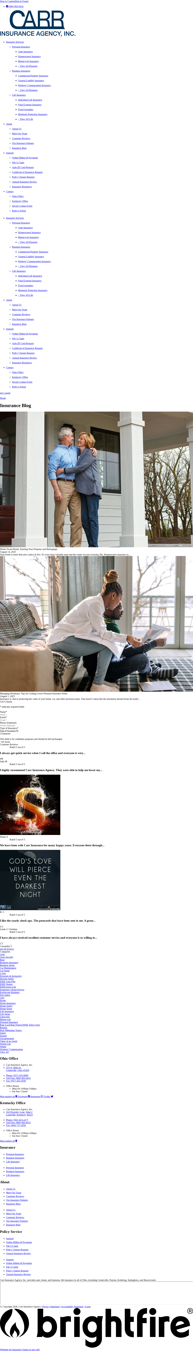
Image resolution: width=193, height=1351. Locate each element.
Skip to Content (7, 1)
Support (10, 153)
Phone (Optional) (8, 722)
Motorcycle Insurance (28, 61)
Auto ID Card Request (23, 167)
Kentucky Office (20, 201)
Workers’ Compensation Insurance (34, 85)
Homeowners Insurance (29, 56)
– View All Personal (27, 66)
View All (4, 1052)
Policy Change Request (23, 177)
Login (88, 1306)
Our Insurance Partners (23, 143)
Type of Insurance (9, 728)
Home (3, 398)
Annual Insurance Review (24, 182)
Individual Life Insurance (30, 100)
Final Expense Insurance (29, 104)
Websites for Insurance (20, 1349)
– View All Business (28, 90)
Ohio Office (18, 196)
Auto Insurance (25, 51)
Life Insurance (19, 95)
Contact (9, 191)
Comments (5, 733)
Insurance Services (15, 42)
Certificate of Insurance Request (27, 172)
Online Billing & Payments (25, 157)
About (9, 124)
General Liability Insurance (31, 80)
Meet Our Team (19, 133)
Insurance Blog (19, 148)
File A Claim (18, 162)
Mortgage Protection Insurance (32, 114)
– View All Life (25, 119)
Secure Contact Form (22, 206)
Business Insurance (21, 71)
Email (3, 717)
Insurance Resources (22, 186)
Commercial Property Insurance (33, 75)
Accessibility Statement (72, 1306)
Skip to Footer (21, 1)
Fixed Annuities (25, 109)
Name (3, 712)
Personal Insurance (21, 47)
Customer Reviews (21, 138)
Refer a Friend (19, 210)
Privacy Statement (51, 1306)
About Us (16, 129)
